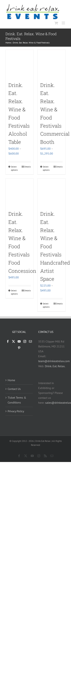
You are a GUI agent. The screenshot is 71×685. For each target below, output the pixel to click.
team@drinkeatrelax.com (54, 361)
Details (27, 166)
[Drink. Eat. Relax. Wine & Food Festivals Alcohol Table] (19, 64)
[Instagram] (24, 341)
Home (11, 380)
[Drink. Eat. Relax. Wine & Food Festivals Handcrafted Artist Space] (51, 192)
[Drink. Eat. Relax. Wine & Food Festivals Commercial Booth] (51, 64)
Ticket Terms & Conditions (17, 400)
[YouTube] (19, 341)
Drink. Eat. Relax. (55, 366)
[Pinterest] (19, 347)
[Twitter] (13, 341)
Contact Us (14, 389)
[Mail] (30, 341)
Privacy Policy (16, 411)
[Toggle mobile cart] (56, 23)
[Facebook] (7, 341)
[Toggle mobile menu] (64, 23)
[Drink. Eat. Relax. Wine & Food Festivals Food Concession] (19, 192)
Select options (14, 168)
